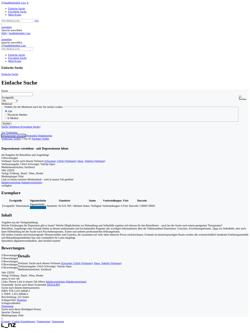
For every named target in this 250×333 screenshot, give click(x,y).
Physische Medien (17, 114)
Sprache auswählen (11, 30)
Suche (4, 90)
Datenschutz (43, 321)
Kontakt (5, 321)
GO (37, 20)
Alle (10, 111)
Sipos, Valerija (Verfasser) (91, 161)
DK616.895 (53, 284)
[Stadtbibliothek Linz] (13, 2)
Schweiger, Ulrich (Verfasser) (60, 161)
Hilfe (4, 33)
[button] (244, 97)
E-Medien (13, 118)
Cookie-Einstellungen (23, 321)
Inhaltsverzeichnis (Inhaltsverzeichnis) (66, 281)
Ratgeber (22, 300)
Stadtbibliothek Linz (19, 33)
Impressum (58, 321)
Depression (7, 306)
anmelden (6, 27)
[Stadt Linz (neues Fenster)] (8, 327)
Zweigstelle (7, 97)
